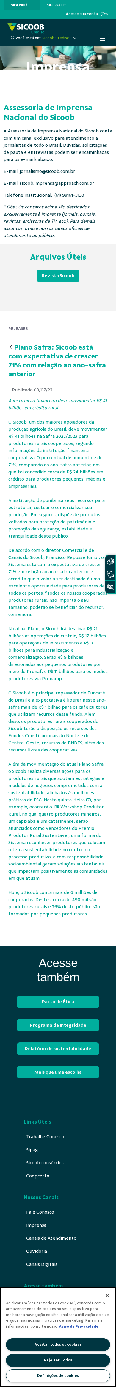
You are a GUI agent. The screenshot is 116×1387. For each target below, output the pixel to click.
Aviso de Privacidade (78, 1326)
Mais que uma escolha (58, 1072)
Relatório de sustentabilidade (58, 1048)
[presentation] (22, 5)
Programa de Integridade (58, 1025)
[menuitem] (18, 5)
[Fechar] (107, 1295)
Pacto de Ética (58, 1001)
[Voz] (110, 574)
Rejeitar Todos (58, 1360)
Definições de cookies (58, 1376)
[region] (58, 1337)
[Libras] (110, 561)
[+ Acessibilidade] (110, 587)
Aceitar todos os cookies (58, 1344)
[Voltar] (10, 348)
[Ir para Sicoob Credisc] (25, 28)
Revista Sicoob (58, 275)
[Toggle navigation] (102, 38)
